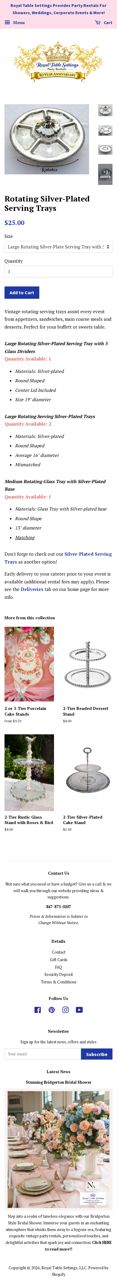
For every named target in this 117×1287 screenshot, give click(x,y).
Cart (107, 22)
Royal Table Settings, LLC (64, 1267)
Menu (18, 22)
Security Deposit (58, 974)
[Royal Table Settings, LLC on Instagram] (65, 1011)
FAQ (58, 967)
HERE (107, 1242)
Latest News (58, 1071)
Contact (58, 952)
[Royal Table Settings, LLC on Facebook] (37, 1011)
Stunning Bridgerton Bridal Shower (59, 1082)
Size (8, 236)
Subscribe (96, 1054)
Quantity (13, 261)
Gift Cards (59, 959)
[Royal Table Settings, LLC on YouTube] (79, 1011)
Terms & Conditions (58, 982)
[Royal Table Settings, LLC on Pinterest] (51, 1011)
